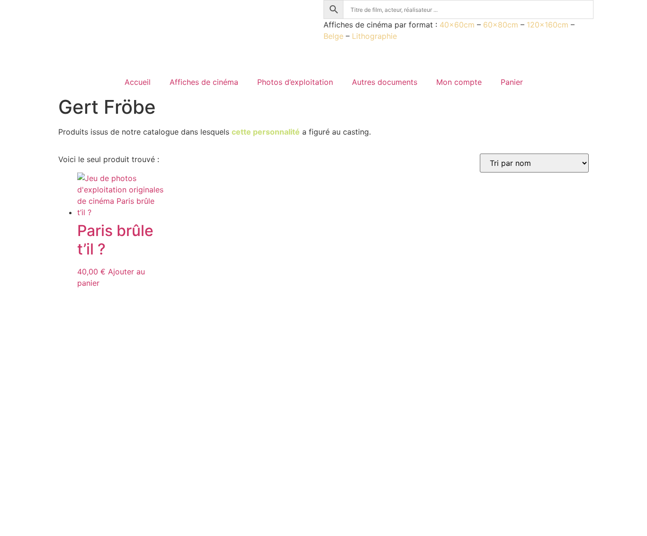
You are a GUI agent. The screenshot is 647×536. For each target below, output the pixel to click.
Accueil (138, 82)
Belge (333, 36)
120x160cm (547, 24)
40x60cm (457, 24)
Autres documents (384, 82)
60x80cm (500, 24)
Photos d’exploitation (295, 82)
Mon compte (459, 82)
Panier (512, 82)
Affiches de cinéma (204, 82)
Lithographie (374, 36)
